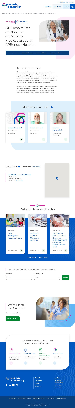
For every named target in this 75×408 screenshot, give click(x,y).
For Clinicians (61, 2)
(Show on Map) (19, 180)
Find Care (48, 7)
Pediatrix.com (5, 13)
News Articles (31, 257)
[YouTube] (13, 385)
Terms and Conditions (61, 398)
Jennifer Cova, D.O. (15, 128)
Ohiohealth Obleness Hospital (19, 174)
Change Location (36, 166)
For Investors (58, 388)
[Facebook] (6, 385)
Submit (65, 277)
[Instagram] (17, 385)
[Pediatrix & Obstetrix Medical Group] (11, 6)
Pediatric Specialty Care (44, 354)
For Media (57, 378)
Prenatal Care (14, 353)
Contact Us (38, 386)
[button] (57, 178)
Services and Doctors (41, 53)
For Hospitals (70, 2)
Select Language (38, 273)
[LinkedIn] (10, 385)
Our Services (38, 380)
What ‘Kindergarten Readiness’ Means (15, 235)
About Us (37, 378)
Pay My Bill (57, 7)
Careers (66, 7)
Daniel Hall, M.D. (36, 128)
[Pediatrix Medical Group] (15, 379)
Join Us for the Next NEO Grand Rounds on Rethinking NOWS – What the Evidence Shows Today (60, 240)
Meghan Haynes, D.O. (57, 129)
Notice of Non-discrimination (24, 398)
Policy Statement (50, 398)
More (59, 53)
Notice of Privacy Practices (39, 398)
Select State (9, 273)
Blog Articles (43, 257)
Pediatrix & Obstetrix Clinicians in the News (34, 236)
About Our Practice (27, 53)
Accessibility (37, 401)
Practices (17, 13)
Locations (52, 53)
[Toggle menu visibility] (72, 6)
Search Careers (11, 319)
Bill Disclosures (12, 398)
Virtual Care (58, 353)
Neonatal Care (29, 353)
